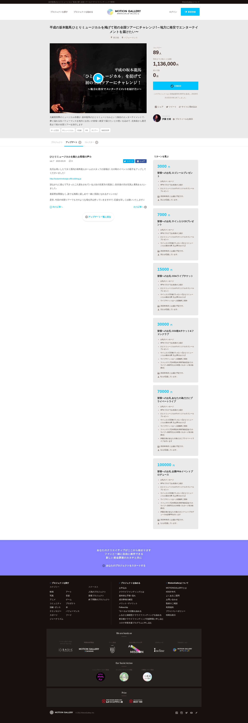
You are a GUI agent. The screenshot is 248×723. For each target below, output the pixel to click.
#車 (86, 130)
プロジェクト (57, 142)
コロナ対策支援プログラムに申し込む (135, 622)
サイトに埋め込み (189, 107)
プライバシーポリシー (175, 611)
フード (69, 615)
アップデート (73, 142)
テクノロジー (55, 611)
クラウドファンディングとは (131, 591)
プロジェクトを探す (59, 11)
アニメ (53, 599)
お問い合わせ (172, 599)
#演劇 (79, 130)
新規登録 (192, 11)
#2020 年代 (170, 591)
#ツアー (95, 130)
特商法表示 (171, 615)
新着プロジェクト (96, 595)
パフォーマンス (131, 37)
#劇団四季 (105, 130)
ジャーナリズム (56, 618)
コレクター (91, 142)
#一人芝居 (55, 130)
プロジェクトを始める (83, 11)
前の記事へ (58, 206)
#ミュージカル (68, 130)
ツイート (173, 107)
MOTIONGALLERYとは (176, 587)
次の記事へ (138, 206)
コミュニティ (55, 603)
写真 (52, 595)
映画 (52, 591)
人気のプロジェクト (97, 591)
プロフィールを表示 (184, 119)
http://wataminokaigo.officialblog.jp (65, 178)
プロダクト (71, 603)
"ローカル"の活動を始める (130, 611)
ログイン (173, 11)
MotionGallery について (191, 2)
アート (69, 591)
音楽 (68, 595)
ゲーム (69, 599)
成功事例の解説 (126, 599)
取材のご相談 (172, 603)
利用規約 (170, 607)
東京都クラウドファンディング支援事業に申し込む (139, 618)
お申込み (123, 587)
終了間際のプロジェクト (98, 599)
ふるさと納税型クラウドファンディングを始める (139, 615)
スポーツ (53, 615)
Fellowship (123, 607)
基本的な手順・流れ (127, 595)
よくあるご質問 (173, 595)
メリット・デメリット (128, 603)
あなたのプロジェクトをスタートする (126, 565)
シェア (160, 107)
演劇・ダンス (55, 607)
